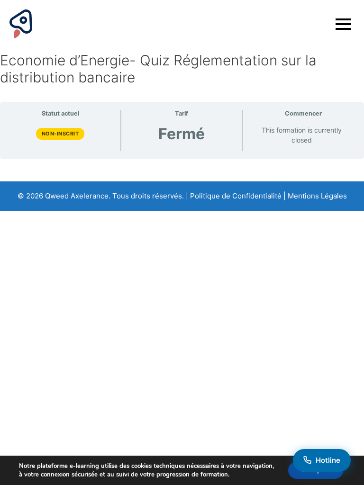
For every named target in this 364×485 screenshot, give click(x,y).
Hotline (328, 460)
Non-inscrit (60, 133)
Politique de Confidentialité (236, 195)
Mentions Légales (317, 195)
